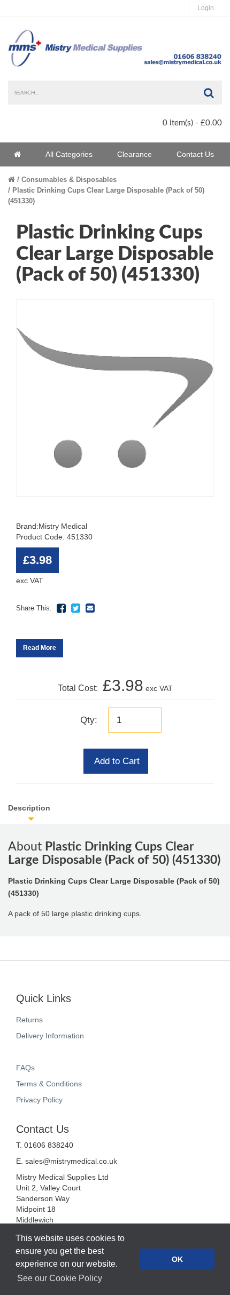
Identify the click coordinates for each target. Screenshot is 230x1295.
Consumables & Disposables (69, 180)
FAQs (25, 1067)
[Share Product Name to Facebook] (61, 608)
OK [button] (177, 1259)
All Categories (69, 154)
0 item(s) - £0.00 (192, 123)
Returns (29, 1019)
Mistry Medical (63, 526)
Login (205, 8)
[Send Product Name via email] (90, 608)
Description (29, 808)
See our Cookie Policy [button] (59, 1278)
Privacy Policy (39, 1099)
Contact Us (195, 154)
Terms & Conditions (49, 1083)
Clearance (134, 154)
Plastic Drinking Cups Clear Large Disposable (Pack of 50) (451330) (106, 195)
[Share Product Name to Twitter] (75, 608)
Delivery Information (50, 1035)
